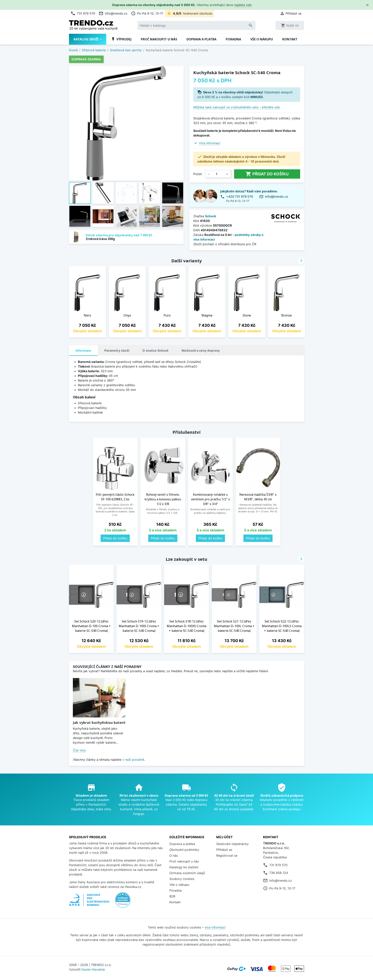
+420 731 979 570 (239, 196)
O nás (173, 855)
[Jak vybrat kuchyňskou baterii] (99, 697)
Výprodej (121, 39)
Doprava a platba (201, 39)
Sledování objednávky (232, 844)
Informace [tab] (83, 350)
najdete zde (242, 5)
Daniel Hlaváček (93, 969)
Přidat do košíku (267, 174)
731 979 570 (83, 13)
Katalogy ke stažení (183, 867)
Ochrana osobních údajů (187, 873)
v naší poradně (133, 760)
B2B (172, 896)
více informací (215, 927)
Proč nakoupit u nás (159, 39)
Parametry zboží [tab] (116, 350)
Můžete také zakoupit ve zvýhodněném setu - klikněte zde (236, 107)
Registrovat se (226, 855)
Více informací (209, 143)
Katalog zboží (86, 39)
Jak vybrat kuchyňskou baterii (99, 722)
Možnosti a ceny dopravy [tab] (201, 350)
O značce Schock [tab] (155, 350)
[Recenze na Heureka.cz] (123, 902)
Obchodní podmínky (184, 850)
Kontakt (289, 39)
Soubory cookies (181, 879)
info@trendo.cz (113, 13)
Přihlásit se (224, 850)
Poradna (233, 39)
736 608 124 (278, 873)
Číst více (79, 750)
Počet (197, 174)
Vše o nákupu (261, 39)
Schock (210, 216)
